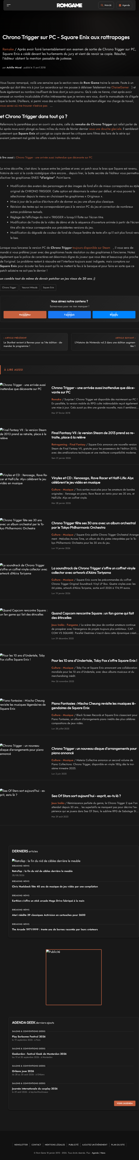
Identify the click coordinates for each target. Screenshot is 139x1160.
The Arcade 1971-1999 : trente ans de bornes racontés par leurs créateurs (55, 929)
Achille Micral (14, 67)
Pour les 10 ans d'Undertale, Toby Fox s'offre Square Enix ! (94, 660)
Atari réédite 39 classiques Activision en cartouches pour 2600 (48, 915)
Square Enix (48, 287)
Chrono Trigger (9, 287)
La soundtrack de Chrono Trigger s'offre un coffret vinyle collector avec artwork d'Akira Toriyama (93, 570)
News (103, 1152)
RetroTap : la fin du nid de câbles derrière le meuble (42, 871)
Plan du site (118, 1144)
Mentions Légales (55, 1144)
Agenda (95, 1152)
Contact (36, 1144)
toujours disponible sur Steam (91, 247)
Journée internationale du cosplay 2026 (35, 1088)
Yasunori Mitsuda (29, 287)
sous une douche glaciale (105, 129)
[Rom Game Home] (69, 5)
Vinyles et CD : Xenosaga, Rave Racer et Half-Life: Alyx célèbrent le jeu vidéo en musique (93, 480)
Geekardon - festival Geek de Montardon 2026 (39, 1054)
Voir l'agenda (125, 1103)
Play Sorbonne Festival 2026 (29, 1036)
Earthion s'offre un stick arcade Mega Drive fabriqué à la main (48, 901)
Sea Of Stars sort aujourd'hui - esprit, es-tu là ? (86, 796)
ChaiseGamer (120, 87)
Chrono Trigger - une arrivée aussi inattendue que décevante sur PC (54, 157)
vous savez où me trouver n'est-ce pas (23, 105)
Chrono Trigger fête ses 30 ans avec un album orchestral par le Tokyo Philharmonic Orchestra (94, 525)
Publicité (73, 1144)
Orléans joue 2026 (23, 1071)
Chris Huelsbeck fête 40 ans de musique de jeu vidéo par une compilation (55, 886)
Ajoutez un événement (94, 1144)
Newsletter (21, 1144)
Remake (8, 49)
